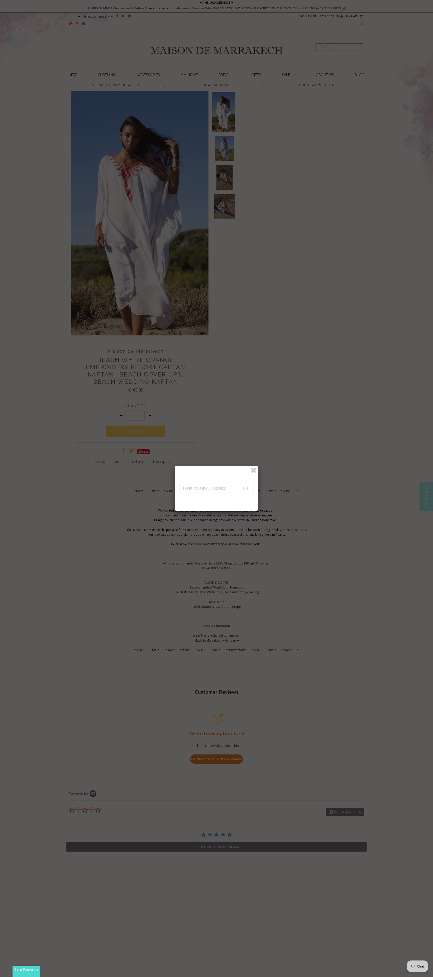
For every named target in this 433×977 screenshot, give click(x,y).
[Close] (253, 470)
